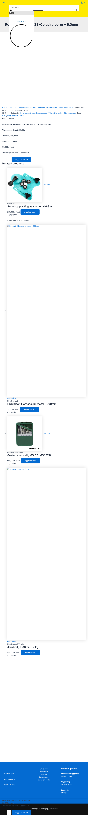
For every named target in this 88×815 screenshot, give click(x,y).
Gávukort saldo (44, 780)
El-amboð (12, 107)
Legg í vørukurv (21, 159)
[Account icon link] (82, 2)
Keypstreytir (44, 777)
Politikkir (44, 774)
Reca (9, 116)
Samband (44, 772)
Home (4, 107)
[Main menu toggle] (3, 2)
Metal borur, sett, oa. (67, 107)
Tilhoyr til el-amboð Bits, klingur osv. (32, 107)
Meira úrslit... (21, 21)
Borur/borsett (52, 107)
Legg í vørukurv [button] (30, 212)
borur (4, 116)
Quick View (46, 185)
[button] (10, 13)
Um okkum (44, 769)
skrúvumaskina (18, 116)
